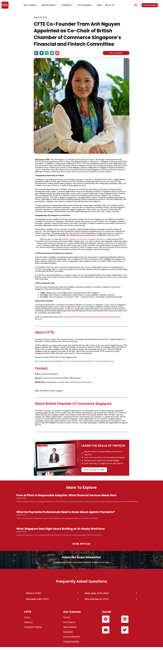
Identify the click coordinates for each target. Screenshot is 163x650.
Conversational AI (71, 636)
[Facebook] (105, 619)
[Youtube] (105, 630)
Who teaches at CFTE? (96, 599)
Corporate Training (33, 627)
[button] (135, 5)
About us (28, 622)
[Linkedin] (124, 619)
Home (27, 617)
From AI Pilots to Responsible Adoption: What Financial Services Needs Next (66, 495)
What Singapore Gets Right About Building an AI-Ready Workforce (60, 529)
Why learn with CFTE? (37, 599)
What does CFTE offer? (96, 593)
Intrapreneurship (71, 641)
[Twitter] (124, 630)
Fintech (66, 617)
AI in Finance (69, 622)
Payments (68, 632)
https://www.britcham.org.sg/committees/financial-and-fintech (78, 317)
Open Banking (69, 627)
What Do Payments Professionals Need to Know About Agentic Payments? (65, 512)
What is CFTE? (33, 593)
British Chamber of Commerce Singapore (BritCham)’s (85, 239)
